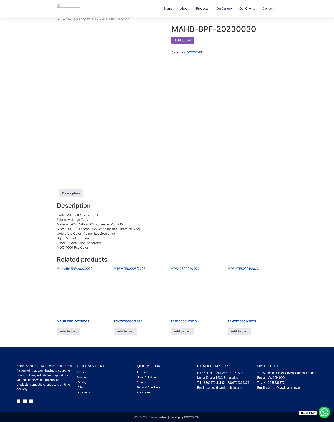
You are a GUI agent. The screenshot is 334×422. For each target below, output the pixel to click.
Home (168, 8)
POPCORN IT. (192, 417)
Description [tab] (71, 193)
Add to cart (183, 40)
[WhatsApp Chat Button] (324, 412)
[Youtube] (31, 400)
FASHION (73, 19)
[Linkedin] (25, 400)
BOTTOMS (89, 19)
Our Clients (247, 8)
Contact (268, 8)
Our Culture (224, 8)
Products (202, 8)
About (184, 8)
